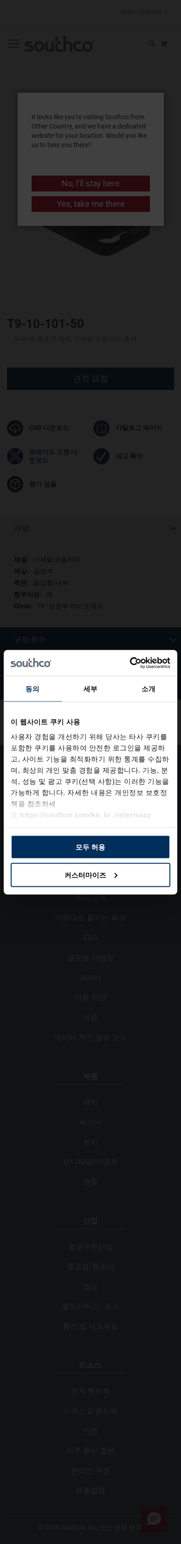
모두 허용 (90, 847)
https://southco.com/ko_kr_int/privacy (85, 814)
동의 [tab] (32, 689)
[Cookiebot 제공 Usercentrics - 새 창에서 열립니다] (130, 663)
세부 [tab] (90, 689)
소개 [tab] (148, 689)
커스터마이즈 (85, 874)
